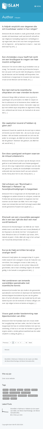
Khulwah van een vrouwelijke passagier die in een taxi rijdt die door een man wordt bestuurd (21, 219)
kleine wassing (15, 392)
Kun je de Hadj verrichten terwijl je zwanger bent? (18, 251)
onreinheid (22, 395)
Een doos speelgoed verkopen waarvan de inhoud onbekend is (21, 154)
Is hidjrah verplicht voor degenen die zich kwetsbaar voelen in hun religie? (19, 27)
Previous (5, 343)
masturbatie (26, 392)
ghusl (20, 390)
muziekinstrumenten (10, 395)
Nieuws (7, 350)
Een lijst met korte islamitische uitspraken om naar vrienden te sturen (20, 91)
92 (26, 343)
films (6, 390)
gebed (13, 390)
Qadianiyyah (33, 395)
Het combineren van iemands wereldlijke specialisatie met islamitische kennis (16, 283)
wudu (14, 398)
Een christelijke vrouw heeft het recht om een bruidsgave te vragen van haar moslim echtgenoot (20, 59)
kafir (6, 392)
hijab (28, 390)
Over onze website (8, 378)
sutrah (6, 398)
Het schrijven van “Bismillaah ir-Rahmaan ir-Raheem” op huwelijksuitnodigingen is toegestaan (20, 186)
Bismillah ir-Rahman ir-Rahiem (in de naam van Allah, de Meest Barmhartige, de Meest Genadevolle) (25, 411)
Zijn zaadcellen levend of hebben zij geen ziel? (19, 124)
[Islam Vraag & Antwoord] (10, 9)
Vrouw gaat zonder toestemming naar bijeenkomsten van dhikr (20, 314)
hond (35, 390)
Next (30, 343)
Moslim (17, 18)
